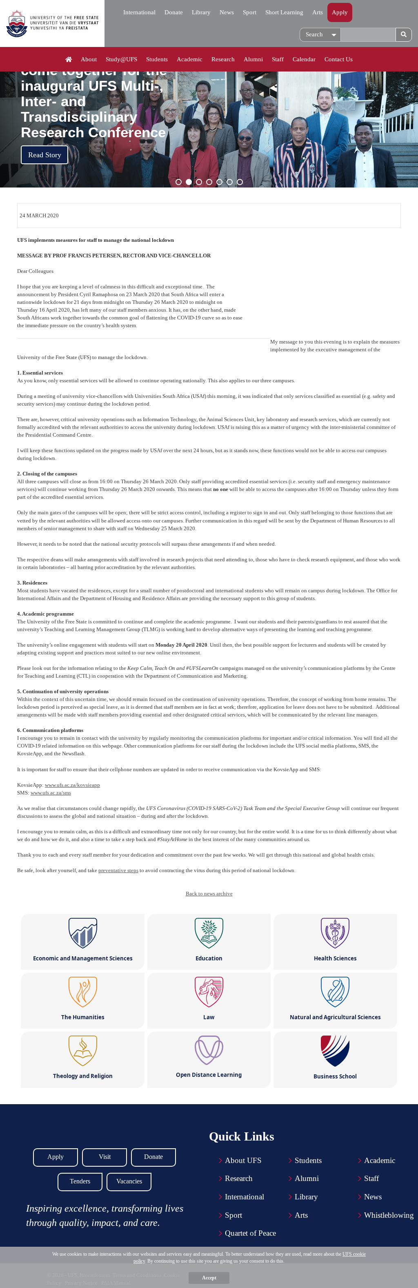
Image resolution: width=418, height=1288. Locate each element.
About (89, 59)
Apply (340, 12)
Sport (249, 12)
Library (201, 12)
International (139, 12)
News (227, 12)
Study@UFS (121, 59)
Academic (189, 59)
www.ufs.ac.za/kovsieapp (72, 785)
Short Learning (284, 12)
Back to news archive (209, 894)
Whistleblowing (389, 1215)
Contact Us (339, 59)
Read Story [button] (44, 155)
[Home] (69, 59)
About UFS (243, 1160)
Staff (278, 59)
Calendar (304, 59)
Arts (317, 12)
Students (157, 59)
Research (223, 59)
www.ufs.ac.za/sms (51, 793)
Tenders (80, 1181)
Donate (174, 12)
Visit (105, 1156)
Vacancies (129, 1181)
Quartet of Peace (250, 1233)
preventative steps (118, 870)
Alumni (253, 59)
